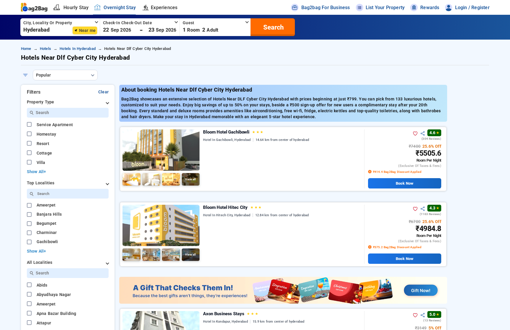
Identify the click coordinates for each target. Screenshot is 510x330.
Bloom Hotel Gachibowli (233, 132)
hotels (45, 48)
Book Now (404, 183)
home (26, 48)
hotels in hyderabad (78, 48)
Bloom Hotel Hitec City (232, 207)
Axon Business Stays (230, 313)
